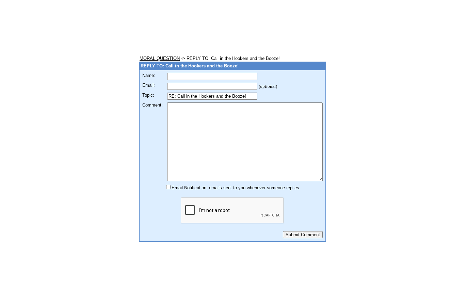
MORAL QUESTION (160, 58)
